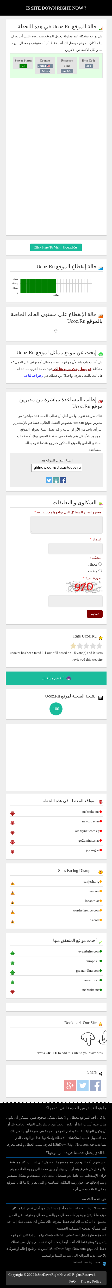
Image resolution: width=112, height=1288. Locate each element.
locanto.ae (92, 901)
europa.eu (92, 961)
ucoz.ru (70, 247)
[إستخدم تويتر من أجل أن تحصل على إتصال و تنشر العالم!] (49, 477)
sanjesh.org (91, 881)
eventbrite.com (88, 951)
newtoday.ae (90, 821)
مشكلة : (95, 558)
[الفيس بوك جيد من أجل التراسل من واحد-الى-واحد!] (63, 477)
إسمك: (95, 539)
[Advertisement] (56, 119)
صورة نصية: (92, 578)
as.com (94, 920)
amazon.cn (91, 980)
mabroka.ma (90, 812)
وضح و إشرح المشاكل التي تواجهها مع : (67, 512)
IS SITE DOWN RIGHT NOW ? (56, 8)
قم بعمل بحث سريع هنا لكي (72, 369)
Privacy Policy (91, 1281)
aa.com (94, 891)
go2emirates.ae (88, 840)
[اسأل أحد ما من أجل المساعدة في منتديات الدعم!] (56, 477)
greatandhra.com (87, 970)
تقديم (95, 613)
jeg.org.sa (92, 850)
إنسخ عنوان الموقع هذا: (56, 460)
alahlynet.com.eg (87, 831)
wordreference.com (86, 910)
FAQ (72, 1281)
